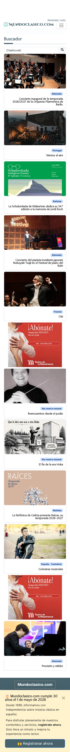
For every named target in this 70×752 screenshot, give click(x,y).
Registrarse (53, 20)
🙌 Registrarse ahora (35, 743)
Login (63, 20)
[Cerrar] (63, 698)
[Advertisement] (35, 9)
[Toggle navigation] (61, 25)
